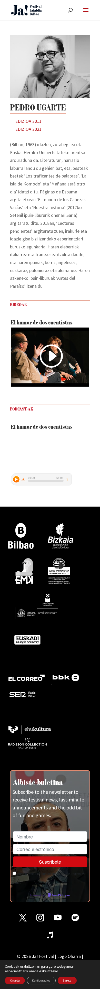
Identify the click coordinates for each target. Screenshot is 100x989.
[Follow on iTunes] (50, 935)
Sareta (67, 980)
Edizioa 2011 (28, 121)
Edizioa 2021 (28, 129)
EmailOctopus (61, 895)
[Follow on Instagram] (40, 917)
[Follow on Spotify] (75, 917)
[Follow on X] (23, 917)
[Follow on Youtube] (57, 917)
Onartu (15, 980)
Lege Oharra (69, 956)
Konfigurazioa (41, 980)
